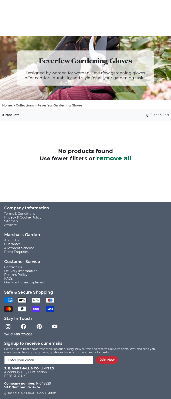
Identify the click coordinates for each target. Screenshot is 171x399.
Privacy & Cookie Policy (22, 217)
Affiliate (10, 225)
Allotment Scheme (19, 248)
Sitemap (11, 221)
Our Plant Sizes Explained (24, 282)
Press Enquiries (16, 252)
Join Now (107, 360)
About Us (11, 240)
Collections (25, 105)
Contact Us (13, 267)
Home (7, 105)
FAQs (8, 279)
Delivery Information (20, 271)
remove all (114, 158)
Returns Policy (15, 275)
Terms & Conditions (19, 214)
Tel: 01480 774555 (18, 334)
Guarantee (12, 244)
